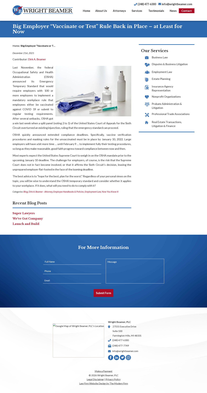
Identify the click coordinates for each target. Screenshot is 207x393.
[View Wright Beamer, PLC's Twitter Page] (122, 358)
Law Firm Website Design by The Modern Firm (103, 383)
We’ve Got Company (28, 218)
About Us (101, 10)
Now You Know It (110, 191)
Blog (25, 191)
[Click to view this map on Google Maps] (78, 340)
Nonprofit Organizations (166, 96)
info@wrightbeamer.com (177, 4)
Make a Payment (103, 371)
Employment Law (93, 191)
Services (137, 10)
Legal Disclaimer (95, 379)
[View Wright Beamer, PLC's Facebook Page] (111, 358)
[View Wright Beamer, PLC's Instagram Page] (128, 358)
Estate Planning (161, 78)
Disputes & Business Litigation (170, 64)
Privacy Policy (113, 379)
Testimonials (156, 10)
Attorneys (119, 10)
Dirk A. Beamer (37, 59)
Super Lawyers (24, 213)
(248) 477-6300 (147, 4)
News (173, 10)
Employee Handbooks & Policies (68, 191)
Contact (186, 10)
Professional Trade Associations (171, 114)
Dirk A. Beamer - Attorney (40, 191)
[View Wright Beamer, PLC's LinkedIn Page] (116, 358)
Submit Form (103, 293)
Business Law (160, 57)
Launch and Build (26, 224)
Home (86, 10)
